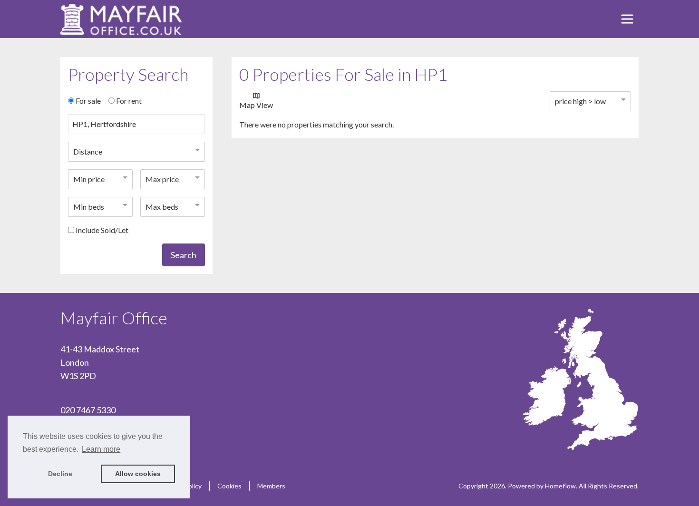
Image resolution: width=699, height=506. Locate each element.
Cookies (229, 486)
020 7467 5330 (88, 410)
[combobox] (136, 128)
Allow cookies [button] (138, 473)
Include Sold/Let (102, 229)
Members (271, 486)
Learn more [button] (101, 449)
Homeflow (560, 486)
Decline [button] (60, 473)
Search (183, 255)
